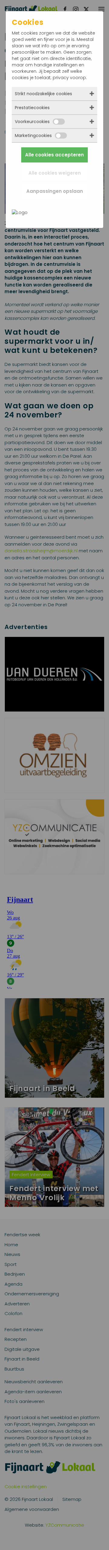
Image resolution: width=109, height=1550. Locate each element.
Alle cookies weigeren (54, 173)
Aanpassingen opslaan (54, 191)
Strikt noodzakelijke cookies (43, 94)
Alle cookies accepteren (54, 155)
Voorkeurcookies (32, 122)
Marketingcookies (33, 135)
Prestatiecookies (32, 108)
